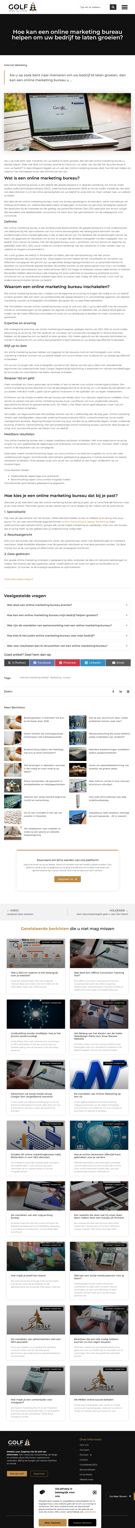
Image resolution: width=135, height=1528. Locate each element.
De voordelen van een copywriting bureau (32, 1216)
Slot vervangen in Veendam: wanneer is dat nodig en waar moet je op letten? (44, 768)
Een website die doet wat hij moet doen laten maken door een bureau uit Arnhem (99, 1216)
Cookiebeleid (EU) (88, 1464)
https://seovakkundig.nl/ (18, 579)
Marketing (55, 677)
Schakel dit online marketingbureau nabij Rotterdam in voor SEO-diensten (36, 1156)
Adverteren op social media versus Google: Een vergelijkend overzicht (32, 1095)
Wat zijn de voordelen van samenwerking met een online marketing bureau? (67, 625)
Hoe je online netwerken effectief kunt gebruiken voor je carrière (97, 1156)
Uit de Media (86, 1474)
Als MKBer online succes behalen (94, 1399)
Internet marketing (15, 65)
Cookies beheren (82, 1522)
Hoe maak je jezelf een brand (28, 1275)
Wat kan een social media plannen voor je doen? (99, 1277)
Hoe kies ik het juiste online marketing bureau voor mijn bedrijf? (67, 635)
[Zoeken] (113, 7)
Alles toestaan (53, 1522)
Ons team (84, 1450)
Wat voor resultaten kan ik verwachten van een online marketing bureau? (67, 645)
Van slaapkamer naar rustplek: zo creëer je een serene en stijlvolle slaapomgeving (42, 831)
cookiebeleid (90, 1512)
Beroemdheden (87, 1469)
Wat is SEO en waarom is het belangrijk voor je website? (34, 974)
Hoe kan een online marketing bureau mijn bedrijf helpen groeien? (67, 615)
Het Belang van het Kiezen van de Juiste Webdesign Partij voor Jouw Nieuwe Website (98, 1036)
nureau (67, 677)
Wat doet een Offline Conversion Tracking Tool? (99, 974)
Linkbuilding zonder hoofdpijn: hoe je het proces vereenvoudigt (36, 1035)
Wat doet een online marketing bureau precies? (67, 605)
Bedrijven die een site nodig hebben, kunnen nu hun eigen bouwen (96, 1340)
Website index (86, 1479)
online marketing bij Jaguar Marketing (85, 521)
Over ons (84, 1445)
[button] (94, 1492)
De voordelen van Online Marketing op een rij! (97, 1095)
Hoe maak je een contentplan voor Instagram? (31, 1401)
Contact (84, 1459)
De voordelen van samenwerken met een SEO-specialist (36, 1340)
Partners (84, 1455)
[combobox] (94, 7)
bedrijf (45, 677)
